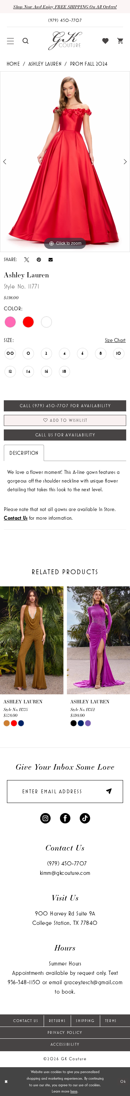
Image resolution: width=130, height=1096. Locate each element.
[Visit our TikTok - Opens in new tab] (84, 818)
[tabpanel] (65, 162)
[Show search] (25, 41)
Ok (123, 1081)
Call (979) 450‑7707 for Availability (65, 405)
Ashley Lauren (44, 64)
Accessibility (65, 1044)
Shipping (85, 1021)
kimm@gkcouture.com (65, 872)
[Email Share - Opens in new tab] (50, 259)
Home (13, 64)
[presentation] (31, 640)
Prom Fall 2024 (88, 64)
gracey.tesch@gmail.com (93, 982)
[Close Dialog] (6, 1081)
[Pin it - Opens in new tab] (38, 259)
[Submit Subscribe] (106, 791)
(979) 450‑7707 (67, 863)
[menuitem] (10, 40)
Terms (111, 1021)
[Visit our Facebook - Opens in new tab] (65, 818)
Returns (57, 1021)
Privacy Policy (64, 1032)
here (73, 1091)
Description (23, 453)
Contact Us (25, 1021)
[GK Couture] (65, 41)
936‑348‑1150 (24, 982)
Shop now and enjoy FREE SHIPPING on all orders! (65, 6)
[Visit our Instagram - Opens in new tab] (45, 818)
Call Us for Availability (65, 435)
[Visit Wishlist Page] (105, 41)
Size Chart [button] (115, 340)
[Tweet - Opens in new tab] (26, 259)
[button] (10, 40)
